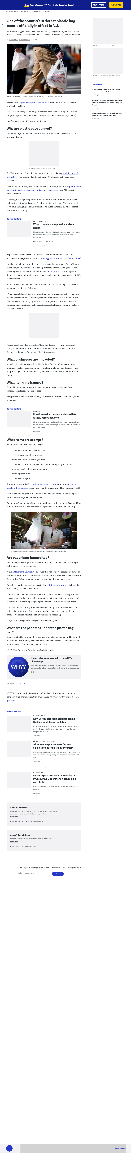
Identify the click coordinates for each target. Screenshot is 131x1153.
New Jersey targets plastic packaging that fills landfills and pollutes (54, 720)
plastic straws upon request (43, 484)
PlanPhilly (38, 741)
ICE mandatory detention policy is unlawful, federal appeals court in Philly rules (107, 114)
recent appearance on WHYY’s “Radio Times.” (60, 258)
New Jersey (47, 12)
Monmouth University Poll (26, 572)
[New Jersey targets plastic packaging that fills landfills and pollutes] (19, 725)
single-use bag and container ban (34, 102)
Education (63, 5)
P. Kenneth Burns (24, 39)
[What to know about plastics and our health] (19, 230)
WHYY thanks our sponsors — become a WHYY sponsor (42, 168)
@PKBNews (16, 846)
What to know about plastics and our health (53, 226)
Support (71, 5)
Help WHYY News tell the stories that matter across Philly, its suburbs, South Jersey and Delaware (107, 102)
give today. (11, 700)
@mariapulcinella (18, 821)
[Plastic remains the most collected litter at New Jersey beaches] (19, 420)
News (26, 5)
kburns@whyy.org (30, 846)
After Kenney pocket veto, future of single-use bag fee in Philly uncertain (53, 746)
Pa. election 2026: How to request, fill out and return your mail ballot (106, 90)
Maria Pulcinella (13, 39)
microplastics (52, 271)
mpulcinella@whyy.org (35, 821)
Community (37, 411)
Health (45, 221)
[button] (9, 1148)
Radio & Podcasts (36, 5)
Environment (35, 12)
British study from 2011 (59, 585)
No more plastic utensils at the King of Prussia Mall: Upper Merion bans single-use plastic (55, 779)
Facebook (16, 683)
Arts (49, 5)
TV (46, 5)
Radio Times (37, 221)
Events (55, 5)
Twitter (20, 683)
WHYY (12, 5)
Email (24, 683)
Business (24, 12)
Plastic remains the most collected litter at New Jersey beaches (55, 416)
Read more (14, 816)
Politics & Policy (12, 12)
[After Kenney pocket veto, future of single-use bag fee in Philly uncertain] (19, 750)
